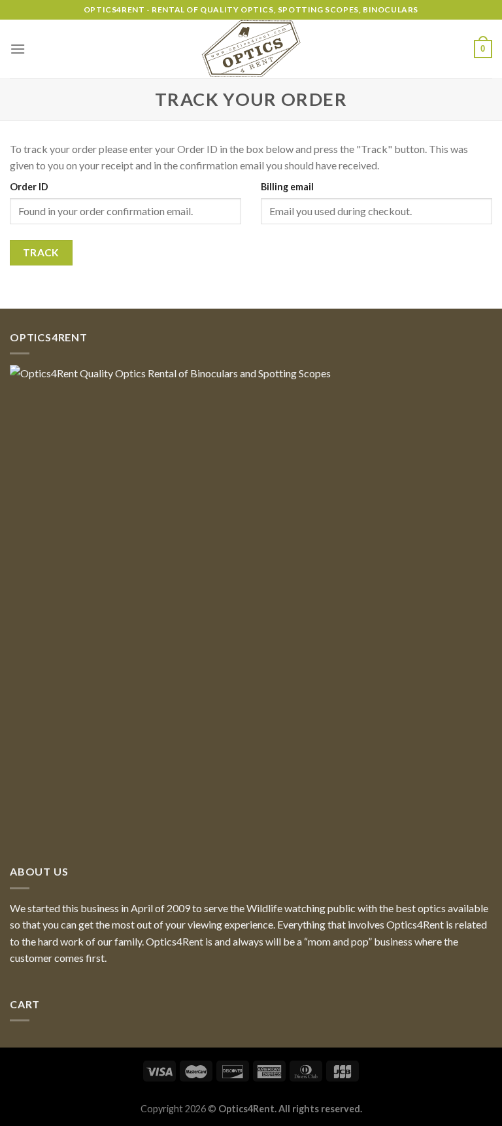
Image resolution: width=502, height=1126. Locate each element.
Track (41, 252)
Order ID (29, 186)
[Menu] (17, 49)
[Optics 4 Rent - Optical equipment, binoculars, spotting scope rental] (251, 49)
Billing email (287, 186)
